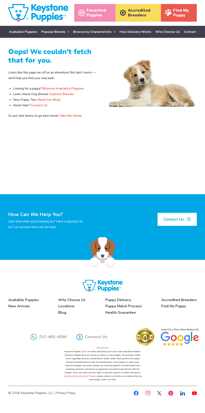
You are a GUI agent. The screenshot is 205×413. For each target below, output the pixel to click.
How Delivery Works (135, 32)
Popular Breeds (53, 32)
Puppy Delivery (118, 299)
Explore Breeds (62, 94)
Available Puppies (23, 32)
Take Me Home (70, 116)
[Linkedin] (182, 393)
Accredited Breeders (179, 299)
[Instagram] (148, 393)
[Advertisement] (102, 161)
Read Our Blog (49, 99)
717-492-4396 (52, 337)
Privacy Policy (65, 393)
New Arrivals (19, 306)
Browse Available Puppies (63, 88)
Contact (190, 32)
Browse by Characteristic (92, 32)
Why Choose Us (167, 32)
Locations (66, 306)
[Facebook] (136, 393)
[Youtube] (194, 393)
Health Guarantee (120, 312)
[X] (159, 393)
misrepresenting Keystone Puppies (79, 376)
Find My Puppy (173, 306)
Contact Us (39, 105)
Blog (62, 312)
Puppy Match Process (123, 306)
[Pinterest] (170, 393)
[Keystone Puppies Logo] (102, 285)
